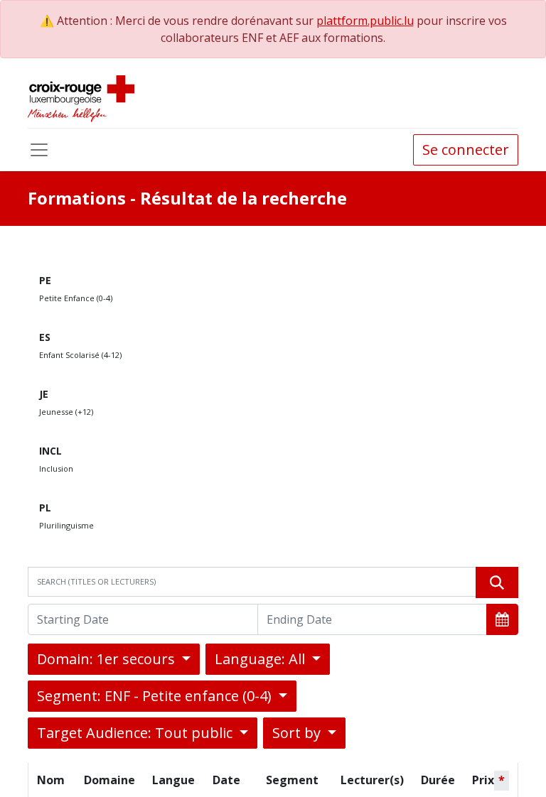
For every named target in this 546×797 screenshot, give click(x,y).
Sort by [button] (298, 732)
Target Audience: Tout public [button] (136, 732)
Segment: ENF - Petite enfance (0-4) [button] (156, 695)
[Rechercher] (497, 582)
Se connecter (465, 149)
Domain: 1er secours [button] (107, 658)
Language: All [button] (262, 658)
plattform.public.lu (365, 20)
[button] (502, 619)
